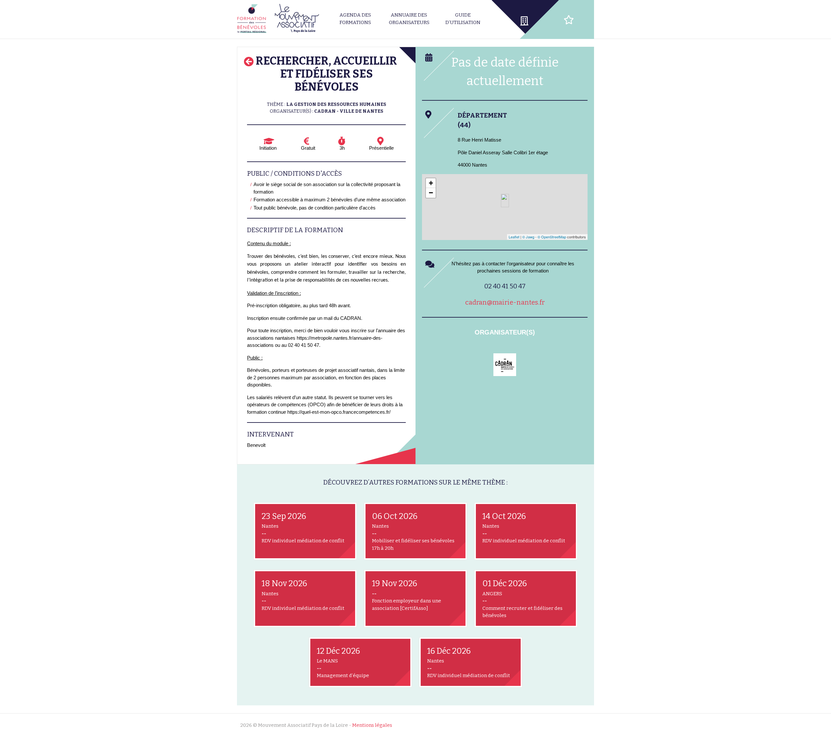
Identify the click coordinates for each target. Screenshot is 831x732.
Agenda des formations (355, 18)
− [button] (431, 193)
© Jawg (528, 236)
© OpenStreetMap (552, 236)
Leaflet (514, 236)
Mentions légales (372, 725)
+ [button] (431, 183)
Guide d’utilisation (462, 18)
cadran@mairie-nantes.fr (505, 302)
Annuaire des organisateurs (409, 18)
